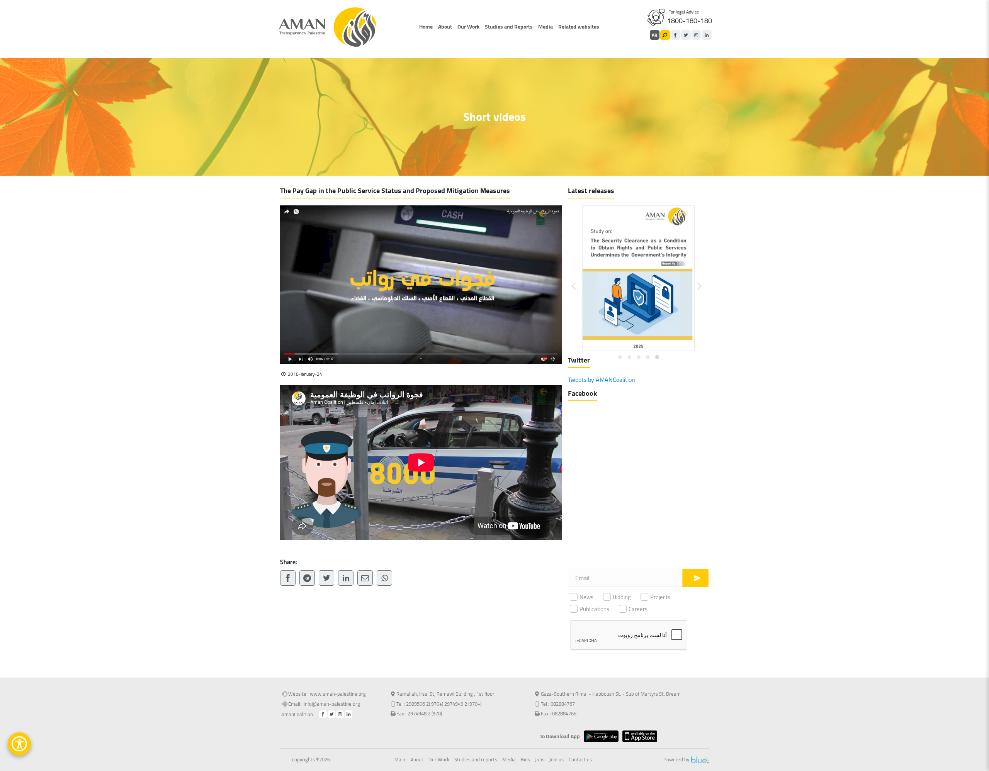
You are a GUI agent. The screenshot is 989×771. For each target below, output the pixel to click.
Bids (525, 760)
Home (426, 27)
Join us (556, 760)
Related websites (578, 27)
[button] (578, 280)
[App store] (641, 736)
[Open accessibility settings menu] (19, 744)
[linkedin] (707, 35)
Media (545, 27)
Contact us (580, 760)
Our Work (468, 27)
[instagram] (696, 35)
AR (654, 35)
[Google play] (603, 736)
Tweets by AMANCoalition (601, 379)
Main (399, 760)
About (445, 27)
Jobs (539, 760)
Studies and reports (475, 760)
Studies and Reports (509, 27)
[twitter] (686, 35)
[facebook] (675, 35)
